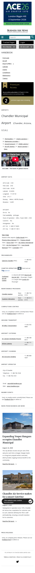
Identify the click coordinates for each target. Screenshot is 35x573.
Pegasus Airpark (25, 240)
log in (22, 92)
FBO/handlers (9, 139)
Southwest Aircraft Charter (5, 278)
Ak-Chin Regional (11, 245)
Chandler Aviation (7, 294)
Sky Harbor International (25, 242)
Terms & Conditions (9, 557)
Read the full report (9, 464)
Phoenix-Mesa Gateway (9, 240)
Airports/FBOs (7, 64)
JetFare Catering (7, 343)
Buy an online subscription (10, 92)
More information (8, 502)
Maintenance (6, 75)
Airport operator (23, 146)
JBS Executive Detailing (9, 357)
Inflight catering (23, 144)
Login (22, 42)
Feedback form (11, 314)
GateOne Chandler (7, 261)
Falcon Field (10, 242)
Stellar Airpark (20, 237)
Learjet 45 (25, 279)
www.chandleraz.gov (13, 386)
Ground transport (10, 144)
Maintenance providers (11, 141)
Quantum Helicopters (8, 299)
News (5, 149)
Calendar (5, 67)
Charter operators (21, 139)
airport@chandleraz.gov (14, 383)
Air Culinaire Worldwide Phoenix (11, 339)
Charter (5, 69)
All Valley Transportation (9, 326)
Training (5, 78)
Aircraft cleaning (9, 146)
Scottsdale (16, 248)
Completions (6, 72)
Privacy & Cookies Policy (24, 557)
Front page (6, 58)
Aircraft (5, 61)
